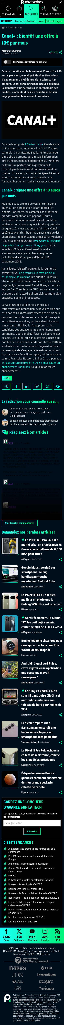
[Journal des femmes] (17, 968)
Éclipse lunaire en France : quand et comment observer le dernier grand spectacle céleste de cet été (41, 780)
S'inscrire (32, 831)
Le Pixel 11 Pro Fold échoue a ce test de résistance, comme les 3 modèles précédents (40, 755)
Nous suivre (58, 386)
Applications (27, 586)
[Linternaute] (46, 975)
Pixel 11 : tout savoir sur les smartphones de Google (31, 858)
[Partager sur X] (6, 386)
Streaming (8, 14)
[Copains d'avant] (46, 982)
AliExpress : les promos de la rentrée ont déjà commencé (31, 850)
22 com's (53, 52)
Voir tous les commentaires (19, 523)
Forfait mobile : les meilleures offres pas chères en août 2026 (33, 911)
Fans (6, 938)
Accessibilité (19, 954)
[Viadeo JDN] (17, 988)
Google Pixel (27, 765)
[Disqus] (32, 479)
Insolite (41, 21)
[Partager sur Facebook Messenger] (37, 386)
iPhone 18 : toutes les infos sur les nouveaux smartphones (31, 870)
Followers (19, 938)
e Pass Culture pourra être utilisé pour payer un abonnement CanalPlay (31, 364)
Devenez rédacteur (37, 948)
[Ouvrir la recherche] (60, 2)
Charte (57, 951)
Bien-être (55, 14)
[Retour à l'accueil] (32, 2)
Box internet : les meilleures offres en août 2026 (33, 897)
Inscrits (45, 938)
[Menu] (3, 2)
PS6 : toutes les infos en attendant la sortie (30, 880)
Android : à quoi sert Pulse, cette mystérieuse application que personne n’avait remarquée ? (41, 670)
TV (21, 27)
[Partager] (60, 52)
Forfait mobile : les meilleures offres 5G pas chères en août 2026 (31, 904)
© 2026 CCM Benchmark (38, 954)
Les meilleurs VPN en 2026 (22, 921)
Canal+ (6, 378)
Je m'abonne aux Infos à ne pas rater (30, 62)
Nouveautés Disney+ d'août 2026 (25, 889)
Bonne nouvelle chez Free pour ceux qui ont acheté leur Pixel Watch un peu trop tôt (41, 645)
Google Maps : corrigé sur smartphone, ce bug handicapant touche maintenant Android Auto (38, 574)
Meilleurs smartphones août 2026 (26, 917)
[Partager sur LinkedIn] (26, 386)
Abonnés (32, 938)
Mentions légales (22, 951)
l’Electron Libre (34, 144)
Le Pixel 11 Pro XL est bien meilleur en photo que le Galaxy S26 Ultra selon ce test (41, 599)
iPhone (24, 609)
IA (20, 14)
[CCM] (46, 968)
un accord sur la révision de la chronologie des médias (28, 275)
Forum (44, 14)
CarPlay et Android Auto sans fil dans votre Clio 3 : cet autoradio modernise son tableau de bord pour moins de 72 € (41, 700)
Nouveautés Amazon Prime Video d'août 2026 (32, 893)
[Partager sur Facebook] (16, 386)
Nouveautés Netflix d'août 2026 (25, 884)
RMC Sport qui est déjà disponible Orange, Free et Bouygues (31, 242)
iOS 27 (11, 875)
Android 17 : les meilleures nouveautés (28, 863)
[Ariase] (46, 988)
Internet (50, 21)
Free (23, 655)
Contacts (52, 948)
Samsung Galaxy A (30, 742)
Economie (31, 21)
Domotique (20, 21)
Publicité (8, 951)
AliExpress (26, 559)
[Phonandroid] (7, 998)
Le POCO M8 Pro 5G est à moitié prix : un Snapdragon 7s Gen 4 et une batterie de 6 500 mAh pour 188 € (41, 546)
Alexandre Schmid (11, 51)
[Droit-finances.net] (17, 982)
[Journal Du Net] (17, 975)
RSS (58, 938)
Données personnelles (42, 951)
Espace (24, 792)
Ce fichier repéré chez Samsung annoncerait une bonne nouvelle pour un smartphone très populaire (39, 729)
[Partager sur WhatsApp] (47, 386)
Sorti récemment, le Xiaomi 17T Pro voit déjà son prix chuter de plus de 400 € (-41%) (41, 622)
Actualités (31, 14)
